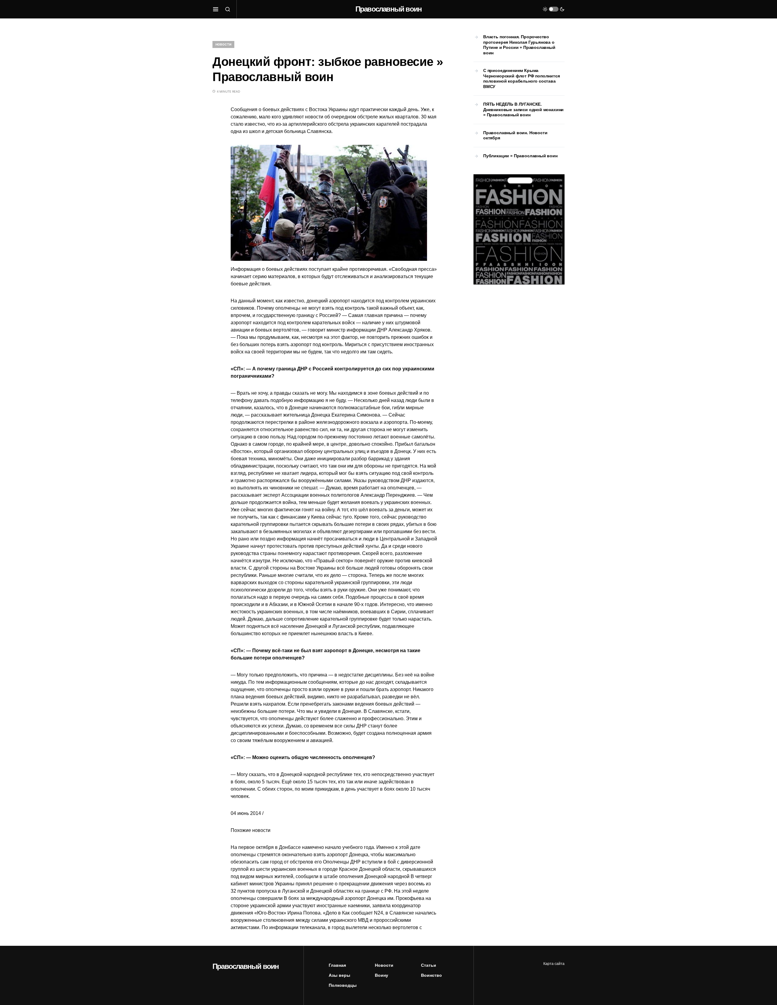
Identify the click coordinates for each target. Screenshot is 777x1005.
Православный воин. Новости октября (515, 135)
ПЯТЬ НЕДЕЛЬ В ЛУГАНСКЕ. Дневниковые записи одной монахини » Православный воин (523, 109)
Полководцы (343, 985)
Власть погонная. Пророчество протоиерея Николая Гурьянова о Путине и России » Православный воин (519, 44)
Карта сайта (554, 964)
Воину (381, 975)
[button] (215, 9)
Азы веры (339, 975)
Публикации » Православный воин (520, 155)
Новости (223, 44)
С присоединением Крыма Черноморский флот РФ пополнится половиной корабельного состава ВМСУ (521, 78)
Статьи (428, 965)
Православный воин (388, 9)
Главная (337, 965)
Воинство (431, 975)
